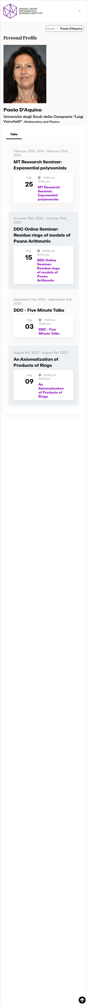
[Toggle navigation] (80, 11)
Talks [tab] (14, 134)
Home (51, 28)
